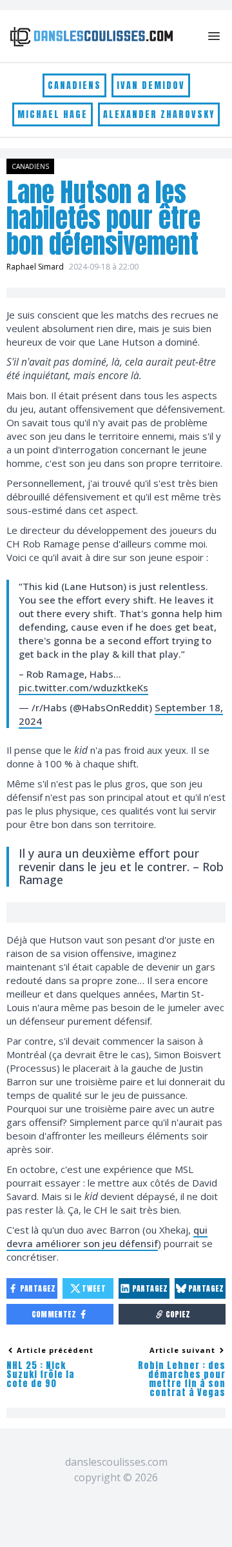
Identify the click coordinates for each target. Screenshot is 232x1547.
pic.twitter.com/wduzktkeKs (83, 687)
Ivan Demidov (151, 85)
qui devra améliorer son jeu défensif (107, 1236)
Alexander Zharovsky (159, 114)
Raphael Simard (35, 266)
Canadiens (74, 85)
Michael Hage (52, 114)
